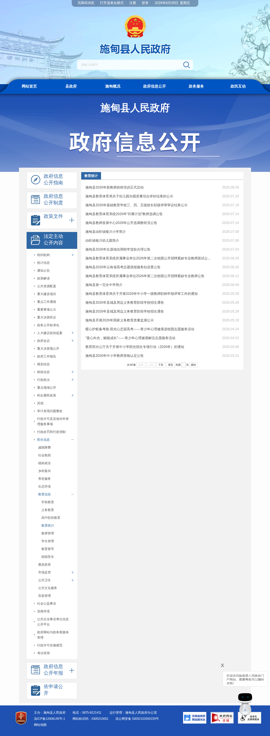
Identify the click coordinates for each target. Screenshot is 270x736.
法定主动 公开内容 (53, 239)
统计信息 (43, 262)
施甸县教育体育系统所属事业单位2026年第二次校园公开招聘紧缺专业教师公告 (144, 276)
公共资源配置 (46, 286)
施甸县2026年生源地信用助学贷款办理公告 (117, 249)
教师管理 (47, 533)
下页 (160, 364)
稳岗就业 (44, 463)
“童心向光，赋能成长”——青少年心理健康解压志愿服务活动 (130, 338)
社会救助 (44, 455)
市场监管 (44, 572)
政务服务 (196, 86)
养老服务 (44, 478)
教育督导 (47, 549)
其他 (40, 403)
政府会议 (43, 340)
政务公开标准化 (48, 325)
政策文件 (53, 216)
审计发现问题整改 (49, 411)
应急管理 (44, 595)
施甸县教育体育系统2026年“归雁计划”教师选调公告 (124, 214)
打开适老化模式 (112, 3)
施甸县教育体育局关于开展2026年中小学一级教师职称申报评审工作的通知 (141, 293)
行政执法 (43, 379)
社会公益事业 (46, 603)
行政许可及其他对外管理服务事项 (53, 421)
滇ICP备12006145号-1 (49, 718)
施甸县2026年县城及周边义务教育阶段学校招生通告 (124, 302)
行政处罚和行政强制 (51, 432)
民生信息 (43, 439)
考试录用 (43, 653)
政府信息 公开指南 (53, 179)
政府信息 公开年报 (53, 670)
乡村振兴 (44, 471)
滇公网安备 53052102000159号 (137, 718)
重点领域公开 (46, 387)
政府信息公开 (154, 86)
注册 (132, 3)
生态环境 (44, 486)
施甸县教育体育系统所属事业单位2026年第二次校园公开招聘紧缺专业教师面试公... (147, 258)
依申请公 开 (53, 690)
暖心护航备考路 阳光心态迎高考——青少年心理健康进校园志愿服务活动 (139, 329)
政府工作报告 (46, 356)
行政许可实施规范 (49, 645)
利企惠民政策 (46, 395)
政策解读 (43, 278)
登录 (145, 3)
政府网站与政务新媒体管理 (53, 634)
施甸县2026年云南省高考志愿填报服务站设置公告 (123, 267)
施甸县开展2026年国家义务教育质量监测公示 (119, 320)
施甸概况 (112, 86)
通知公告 (43, 270)
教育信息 (44, 494)
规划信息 (43, 364)
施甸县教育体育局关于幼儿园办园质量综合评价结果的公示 (129, 196)
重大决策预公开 (48, 348)
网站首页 (29, 86)
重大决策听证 (46, 317)
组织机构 (43, 255)
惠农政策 (44, 564)
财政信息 (43, 372)
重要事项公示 (46, 309)
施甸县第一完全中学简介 (104, 285)
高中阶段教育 (50, 517)
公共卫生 (44, 580)
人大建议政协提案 (49, 333)
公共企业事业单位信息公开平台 (53, 621)
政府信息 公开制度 (53, 199)
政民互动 (238, 86)
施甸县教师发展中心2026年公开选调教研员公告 (121, 223)
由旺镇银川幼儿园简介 (102, 240)
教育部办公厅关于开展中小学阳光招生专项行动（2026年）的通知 (134, 347)
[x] (210, 691)
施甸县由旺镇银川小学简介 (105, 231)
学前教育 (47, 502)
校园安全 (47, 556)
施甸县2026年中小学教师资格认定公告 (114, 355)
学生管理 (47, 541)
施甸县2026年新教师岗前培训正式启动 (114, 187)
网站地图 (40, 725)
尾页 (170, 364)
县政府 (71, 86)
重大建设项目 (46, 294)
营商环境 (43, 611)
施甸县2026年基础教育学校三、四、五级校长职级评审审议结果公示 (136, 205)
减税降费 (44, 447)
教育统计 (47, 525)
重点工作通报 (46, 301)
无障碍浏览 (85, 3)
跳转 (193, 364)
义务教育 (47, 510)
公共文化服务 (47, 588)
